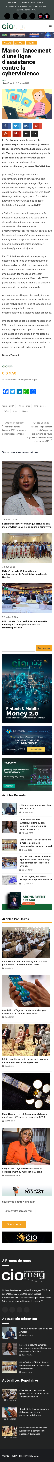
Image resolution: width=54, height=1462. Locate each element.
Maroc (25, 411)
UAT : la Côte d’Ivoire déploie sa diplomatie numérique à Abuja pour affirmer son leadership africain (24, 624)
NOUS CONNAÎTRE (37, 2)
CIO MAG (10, 83)
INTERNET (31, 43)
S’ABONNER (12, 2)
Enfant (6, 411)
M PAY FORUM (23, 6)
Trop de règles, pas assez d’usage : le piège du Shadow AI (35, 878)
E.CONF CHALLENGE (23, 10)
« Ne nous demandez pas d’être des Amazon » (35, 807)
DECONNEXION (23, 2)
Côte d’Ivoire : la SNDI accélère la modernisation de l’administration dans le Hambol (24, 574)
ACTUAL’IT (19, 43)
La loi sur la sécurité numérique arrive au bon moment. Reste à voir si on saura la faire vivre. (33, 824)
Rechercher (44, 648)
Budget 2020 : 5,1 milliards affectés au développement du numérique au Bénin (22, 1170)
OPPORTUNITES (11, 6)
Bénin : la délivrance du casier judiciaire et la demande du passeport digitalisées (25, 1061)
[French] (47, 16)
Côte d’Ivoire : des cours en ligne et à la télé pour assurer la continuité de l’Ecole (24, 963)
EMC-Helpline (40, 406)
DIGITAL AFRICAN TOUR (37, 6)
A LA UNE (7, 43)
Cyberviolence (24, 406)
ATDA (34, 10)
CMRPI (11, 406)
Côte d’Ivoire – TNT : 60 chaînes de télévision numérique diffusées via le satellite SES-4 (25, 1115)
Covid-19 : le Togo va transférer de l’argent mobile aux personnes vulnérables (24, 1012)
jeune (15, 411)
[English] (41, 16)
